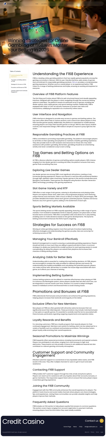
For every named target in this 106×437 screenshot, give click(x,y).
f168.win (74, 82)
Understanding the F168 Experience (16, 76)
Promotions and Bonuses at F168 (19, 87)
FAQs (80, 427)
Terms (97, 432)
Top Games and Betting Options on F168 (18, 80)
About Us (87, 432)
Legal (101, 432)
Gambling (12, 35)
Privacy (92, 432)
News (75, 427)
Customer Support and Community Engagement (19, 91)
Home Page (67, 427)
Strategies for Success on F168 (18, 84)
